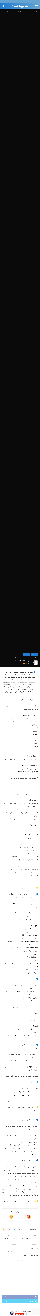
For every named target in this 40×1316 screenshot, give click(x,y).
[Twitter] (28, 664)
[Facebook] (31, 664)
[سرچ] (3, 6)
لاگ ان (9, 1251)
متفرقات (26, 654)
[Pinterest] (26, 664)
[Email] (24, 664)
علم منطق (34, 654)
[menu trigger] (35, 6)
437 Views (18, 661)
